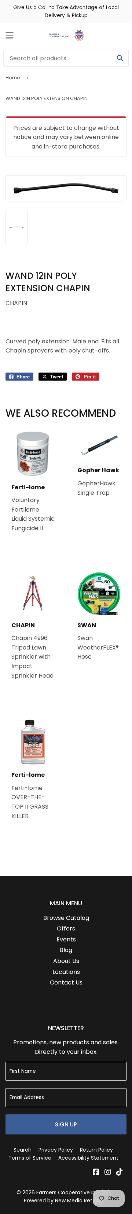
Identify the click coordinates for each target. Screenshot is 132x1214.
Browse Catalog (66, 918)
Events (66, 939)
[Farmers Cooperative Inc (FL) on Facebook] (96, 1172)
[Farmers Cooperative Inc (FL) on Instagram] (107, 1172)
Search (23, 1149)
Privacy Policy (55, 1149)
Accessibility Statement (88, 1157)
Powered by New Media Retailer (63, 1200)
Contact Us (66, 982)
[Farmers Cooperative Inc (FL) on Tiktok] (119, 1172)
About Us (66, 961)
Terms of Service (29, 1157)
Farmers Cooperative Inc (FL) (73, 1192)
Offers (66, 928)
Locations (66, 972)
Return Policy (96, 1149)
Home (13, 77)
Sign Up (66, 1124)
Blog (66, 950)
